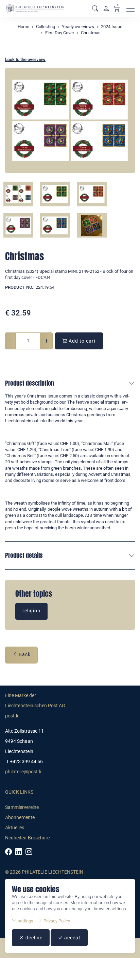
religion (31, 610)
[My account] (106, 8)
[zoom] (70, 121)
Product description (29, 383)
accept (72, 937)
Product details (24, 555)
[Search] (95, 8)
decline (33, 937)
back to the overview (25, 59)
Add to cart (81, 341)
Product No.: (20, 287)
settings (25, 920)
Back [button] (24, 654)
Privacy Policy (56, 920)
